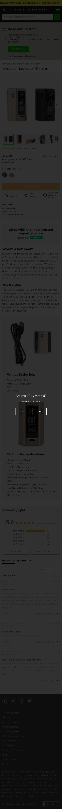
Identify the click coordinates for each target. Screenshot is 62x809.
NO (22, 411)
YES (39, 411)
